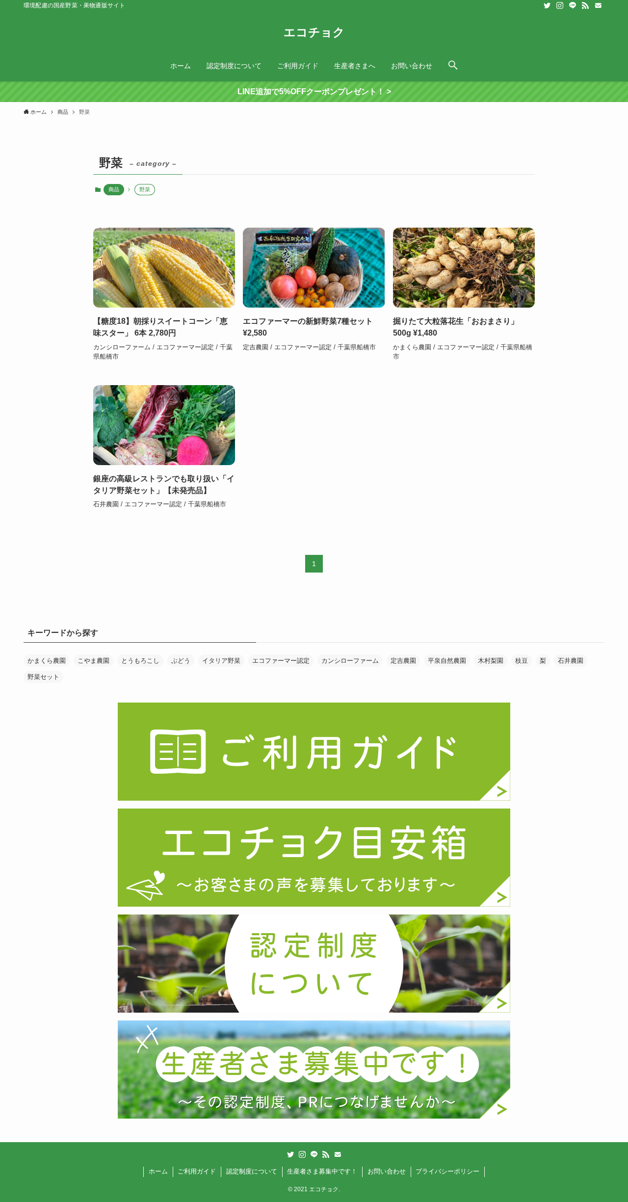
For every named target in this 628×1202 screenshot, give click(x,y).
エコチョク (314, 32)
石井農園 (570, 660)
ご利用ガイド (197, 1171)
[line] (572, 5)
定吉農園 (403, 660)
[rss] (585, 5)
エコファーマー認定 (281, 660)
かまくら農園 (46, 660)
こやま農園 (93, 660)
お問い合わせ (386, 1171)
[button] (453, 65)
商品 (113, 189)
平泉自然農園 (447, 660)
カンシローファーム (350, 660)
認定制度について (251, 1171)
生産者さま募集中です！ (322, 1171)
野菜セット (43, 676)
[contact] (598, 5)
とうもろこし (140, 660)
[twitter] (547, 5)
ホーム (158, 1171)
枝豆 (521, 660)
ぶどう (180, 660)
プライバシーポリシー (447, 1171)
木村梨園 (490, 660)
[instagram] (559, 5)
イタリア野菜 (221, 660)
